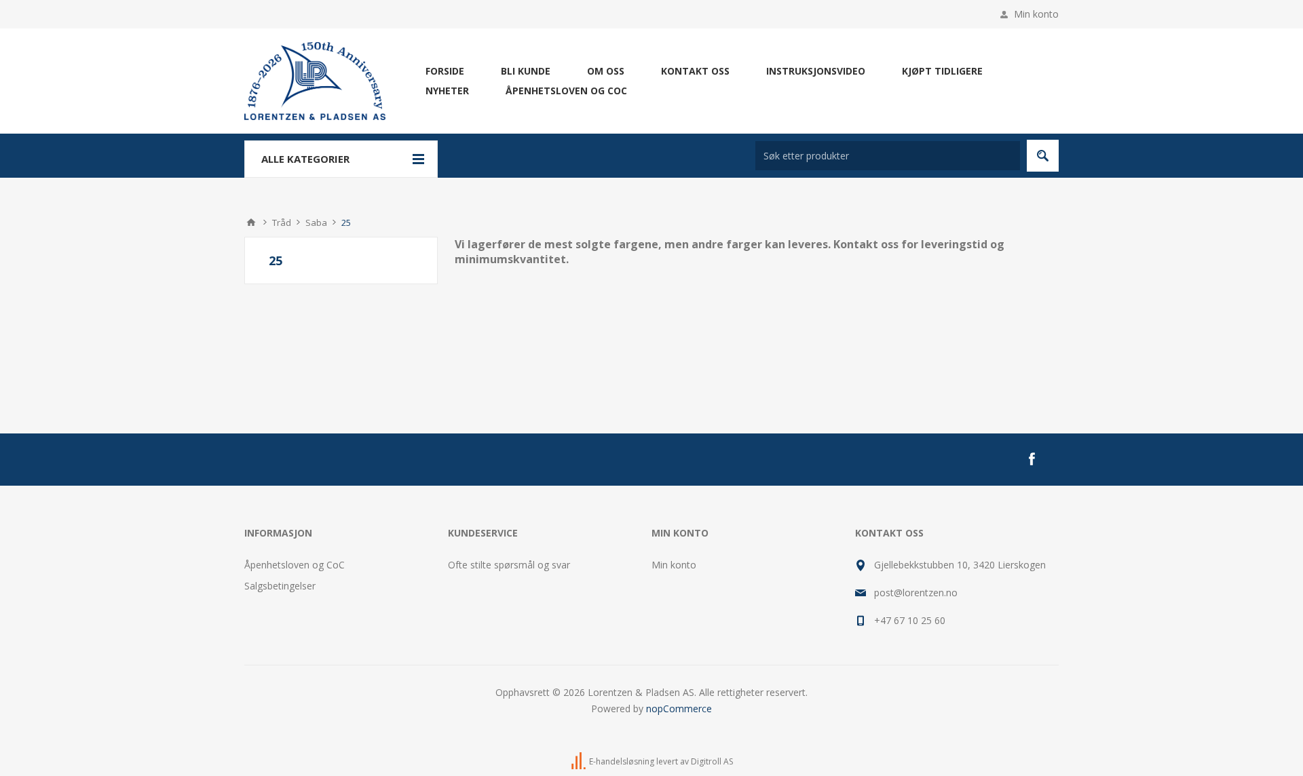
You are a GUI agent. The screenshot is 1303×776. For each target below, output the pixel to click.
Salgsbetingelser (280, 585)
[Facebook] (1031, 459)
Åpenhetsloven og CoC (294, 564)
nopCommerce (679, 708)
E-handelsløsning (621, 761)
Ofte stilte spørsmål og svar (509, 564)
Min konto (1036, 13)
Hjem (251, 222)
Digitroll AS (712, 761)
